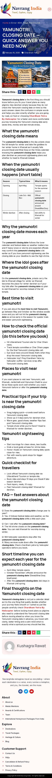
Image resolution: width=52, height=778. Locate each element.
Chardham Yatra (31, 53)
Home (6, 23)
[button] (49, 9)
